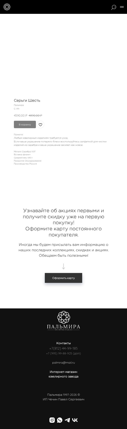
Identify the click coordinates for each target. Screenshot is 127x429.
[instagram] (52, 420)
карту (61, 228)
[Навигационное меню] (122, 7)
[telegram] (67, 420)
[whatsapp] (59, 420)
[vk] (75, 420)
